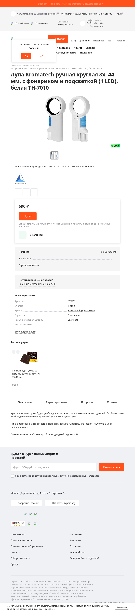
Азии (119, 13)
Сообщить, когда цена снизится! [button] (37, 283)
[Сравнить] (26, 192)
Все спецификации (25, 331)
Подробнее (49, 609)
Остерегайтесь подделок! (84, 558)
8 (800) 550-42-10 (66, 24)
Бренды (90, 47)
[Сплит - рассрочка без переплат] (115, 146)
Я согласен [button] (121, 607)
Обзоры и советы (20, 558)
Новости (15, 552)
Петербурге (65, 13)
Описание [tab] (25, 402)
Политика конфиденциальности (108, 602)
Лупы (35, 65)
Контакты (75, 540)
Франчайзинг (77, 552)
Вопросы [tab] (87, 402)
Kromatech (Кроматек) (81, 310)
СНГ (100, 13)
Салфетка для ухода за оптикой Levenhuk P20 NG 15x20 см (26, 374)
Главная (15, 65)
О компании (18, 534)
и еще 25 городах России (85, 13)
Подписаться (111, 467)
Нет (41, 55)
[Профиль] (73, 37)
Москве (53, 13)
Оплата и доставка (58, 47)
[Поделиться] (34, 192)
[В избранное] (18, 192)
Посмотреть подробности (85, 3)
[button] (20, 23)
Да (26, 55)
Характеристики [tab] (56, 402)
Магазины (76, 534)
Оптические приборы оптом (27, 546)
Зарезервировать (29, 265)
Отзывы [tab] (112, 402)
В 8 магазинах (108, 251)
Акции (78, 47)
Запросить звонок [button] (28, 503)
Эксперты (75, 546)
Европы (108, 13)
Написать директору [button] (63, 503)
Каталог (25, 65)
